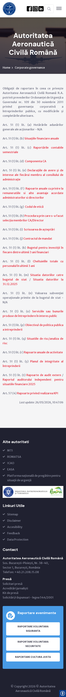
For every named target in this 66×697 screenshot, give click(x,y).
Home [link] (6, 67)
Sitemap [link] (12, 514)
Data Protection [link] (17, 539)
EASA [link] (10, 469)
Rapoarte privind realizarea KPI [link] (37, 393)
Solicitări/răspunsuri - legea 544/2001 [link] (28, 597)
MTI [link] (10, 450)
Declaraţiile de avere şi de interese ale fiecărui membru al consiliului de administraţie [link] (33, 175)
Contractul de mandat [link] (37, 238)
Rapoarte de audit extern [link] (43, 375)
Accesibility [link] (14, 527)
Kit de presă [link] (10, 593)
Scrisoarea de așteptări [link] (39, 229)
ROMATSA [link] (14, 456)
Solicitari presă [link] (12, 584)
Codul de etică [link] (34, 206)
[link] (9, 8)
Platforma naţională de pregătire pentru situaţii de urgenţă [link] (33, 478)
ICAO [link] (10, 463)
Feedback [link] (13, 533)
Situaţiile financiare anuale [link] (41, 138)
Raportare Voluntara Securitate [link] (33, 644)
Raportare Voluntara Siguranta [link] (33, 628)
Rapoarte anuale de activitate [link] (43, 352)
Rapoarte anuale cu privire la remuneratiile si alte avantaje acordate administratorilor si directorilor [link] (33, 193)
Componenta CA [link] (35, 161)
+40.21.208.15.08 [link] (26, 572)
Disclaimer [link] (14, 520)
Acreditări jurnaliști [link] (15, 588)
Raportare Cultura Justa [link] (33, 657)
